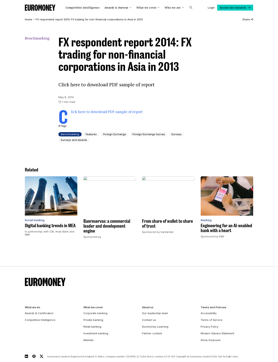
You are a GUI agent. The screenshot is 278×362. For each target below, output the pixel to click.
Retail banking (92, 326)
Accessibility (209, 313)
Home (28, 19)
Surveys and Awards (74, 140)
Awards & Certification (39, 313)
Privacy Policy (209, 326)
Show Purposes (211, 340)
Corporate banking (95, 313)
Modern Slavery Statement (217, 333)
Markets (88, 340)
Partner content (152, 333)
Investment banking (95, 333)
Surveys (176, 134)
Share (246, 19)
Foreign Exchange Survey (148, 134)
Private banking (93, 319)
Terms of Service (211, 319)
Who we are (173, 7)
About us (147, 307)
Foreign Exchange (114, 134)
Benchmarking (37, 38)
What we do (32, 307)
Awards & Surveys (116, 7)
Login (211, 7)
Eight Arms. (232, 356)
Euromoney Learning (155, 326)
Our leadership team (155, 313)
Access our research (233, 7)
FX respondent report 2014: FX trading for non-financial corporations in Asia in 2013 (89, 19)
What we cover (146, 7)
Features (91, 134)
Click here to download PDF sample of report (107, 111)
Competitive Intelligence (83, 7)
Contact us (149, 319)
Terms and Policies (213, 307)
